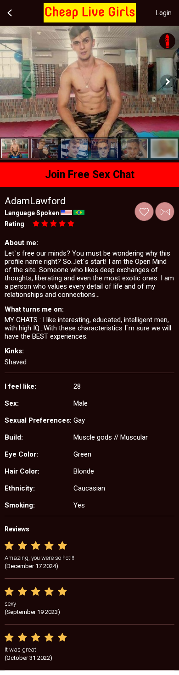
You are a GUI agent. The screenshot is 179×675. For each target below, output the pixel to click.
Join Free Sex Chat (89, 174)
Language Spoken (32, 213)
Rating (14, 224)
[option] (14, 148)
